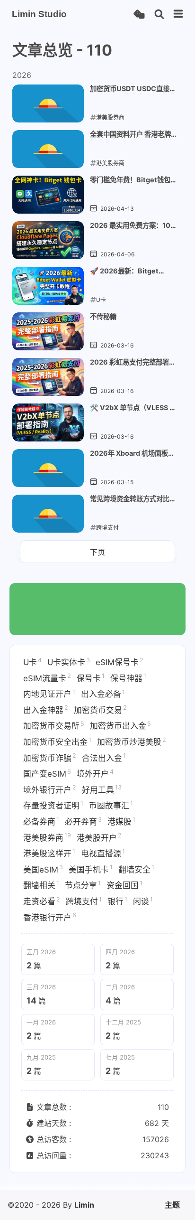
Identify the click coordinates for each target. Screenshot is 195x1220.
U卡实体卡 (68, 662)
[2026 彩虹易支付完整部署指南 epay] (48, 377)
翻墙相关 (41, 885)
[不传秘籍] (48, 331)
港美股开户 (99, 837)
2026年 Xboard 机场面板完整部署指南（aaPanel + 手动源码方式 (133, 454)
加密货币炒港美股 (131, 741)
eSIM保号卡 (119, 662)
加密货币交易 (100, 709)
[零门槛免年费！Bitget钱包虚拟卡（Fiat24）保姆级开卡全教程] (48, 195)
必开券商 (83, 821)
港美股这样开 (49, 853)
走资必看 (41, 901)
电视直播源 (103, 853)
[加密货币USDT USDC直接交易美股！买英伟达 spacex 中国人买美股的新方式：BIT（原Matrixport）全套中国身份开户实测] (48, 103)
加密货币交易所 (53, 725)
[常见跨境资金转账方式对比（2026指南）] (48, 514)
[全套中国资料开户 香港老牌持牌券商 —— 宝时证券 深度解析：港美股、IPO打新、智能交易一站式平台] (48, 149)
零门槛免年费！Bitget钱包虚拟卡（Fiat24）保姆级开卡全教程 (130, 180)
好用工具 (102, 789)
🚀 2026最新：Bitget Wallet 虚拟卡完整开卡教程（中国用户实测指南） (131, 271)
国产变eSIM (47, 773)
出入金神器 (45, 709)
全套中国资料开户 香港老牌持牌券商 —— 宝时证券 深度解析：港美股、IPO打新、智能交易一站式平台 (132, 135)
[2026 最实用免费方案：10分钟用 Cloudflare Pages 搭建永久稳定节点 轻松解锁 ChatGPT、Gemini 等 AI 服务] (48, 240)
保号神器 (128, 677)
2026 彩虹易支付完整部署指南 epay (133, 362)
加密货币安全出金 (57, 741)
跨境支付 (84, 901)
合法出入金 (104, 757)
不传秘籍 (103, 316)
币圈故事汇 (111, 805)
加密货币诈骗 (49, 757)
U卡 (32, 662)
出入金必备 (103, 693)
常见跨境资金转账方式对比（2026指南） (129, 499)
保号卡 (91, 677)
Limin (84, 1205)
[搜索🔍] (159, 14)
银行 (117, 901)
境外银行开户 (49, 789)
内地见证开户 (49, 693)
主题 (172, 1205)
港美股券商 (47, 837)
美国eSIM (43, 868)
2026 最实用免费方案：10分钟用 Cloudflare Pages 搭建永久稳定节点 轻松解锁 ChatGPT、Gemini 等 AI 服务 (133, 226)
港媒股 (121, 821)
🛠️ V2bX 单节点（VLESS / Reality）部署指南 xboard (131, 408)
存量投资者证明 (53, 805)
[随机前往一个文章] (139, 14)
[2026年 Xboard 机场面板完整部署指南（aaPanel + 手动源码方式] (48, 468)
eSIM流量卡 (47, 677)
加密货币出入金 (120, 725)
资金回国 (124, 885)
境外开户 (95, 773)
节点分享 (83, 885)
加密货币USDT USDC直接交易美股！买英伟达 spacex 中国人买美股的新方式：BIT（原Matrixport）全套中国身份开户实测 (133, 89)
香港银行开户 (49, 916)
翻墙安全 (136, 868)
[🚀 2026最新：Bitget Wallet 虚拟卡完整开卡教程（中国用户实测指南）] (48, 286)
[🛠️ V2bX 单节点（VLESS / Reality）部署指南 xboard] (48, 422)
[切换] (178, 14)
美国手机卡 (91, 868)
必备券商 (41, 821)
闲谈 (143, 901)
